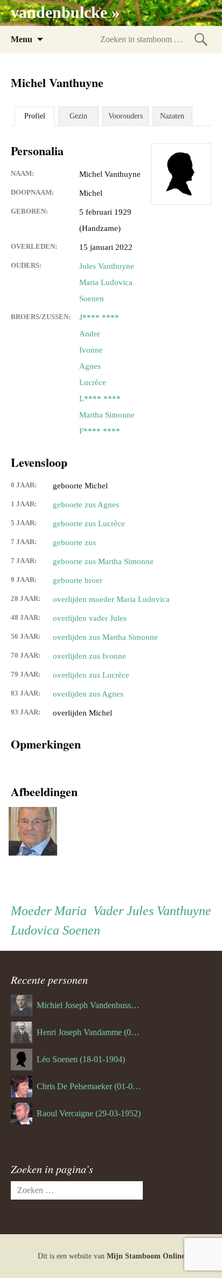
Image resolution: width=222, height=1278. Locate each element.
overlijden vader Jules (90, 618)
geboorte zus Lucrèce (89, 523)
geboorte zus (74, 542)
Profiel (34, 116)
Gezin (78, 116)
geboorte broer (77, 580)
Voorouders (125, 116)
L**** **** (100, 398)
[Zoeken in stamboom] (201, 39)
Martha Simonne (107, 414)
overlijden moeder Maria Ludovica (111, 599)
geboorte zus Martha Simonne (103, 561)
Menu (21, 39)
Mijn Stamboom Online (146, 1256)
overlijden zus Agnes (88, 694)
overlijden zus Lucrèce (91, 675)
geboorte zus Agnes (86, 504)
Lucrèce (92, 382)
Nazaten (172, 116)
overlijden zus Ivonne (89, 656)
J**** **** (99, 317)
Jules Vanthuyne (106, 266)
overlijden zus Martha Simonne (105, 637)
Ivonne (91, 350)
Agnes (90, 366)
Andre (89, 333)
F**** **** (99, 431)
